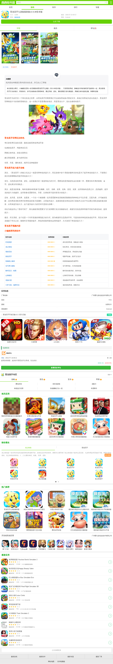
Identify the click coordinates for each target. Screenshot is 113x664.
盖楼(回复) (108, 363)
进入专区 (107, 455)
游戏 (32, 7)
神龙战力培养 (18, 388)
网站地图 (51, 661)
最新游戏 (14, 656)
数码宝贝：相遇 (11, 270)
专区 (58, 374)
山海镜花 (9, 275)
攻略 (14, 379)
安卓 (70, 379)
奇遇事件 (94, 388)
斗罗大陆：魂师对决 (12, 285)
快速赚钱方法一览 (56, 388)
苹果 (98, 379)
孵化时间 (19, 384)
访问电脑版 (61, 661)
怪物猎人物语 (10, 261)
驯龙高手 (9, 256)
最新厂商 (99, 656)
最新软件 (42, 656)
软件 (54, 7)
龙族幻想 (9, 280)
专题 (97, 7)
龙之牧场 (5, 67)
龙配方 (94, 384)
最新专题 (71, 656)
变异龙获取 (56, 384)
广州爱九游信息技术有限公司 (102, 295)
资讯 (42, 379)
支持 (101, 363)
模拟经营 (17, 17)
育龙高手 (14, 67)
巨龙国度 (9, 242)
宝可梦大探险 (10, 266)
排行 (75, 7)
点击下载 (56, 21)
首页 (11, 7)
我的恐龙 (9, 251)
